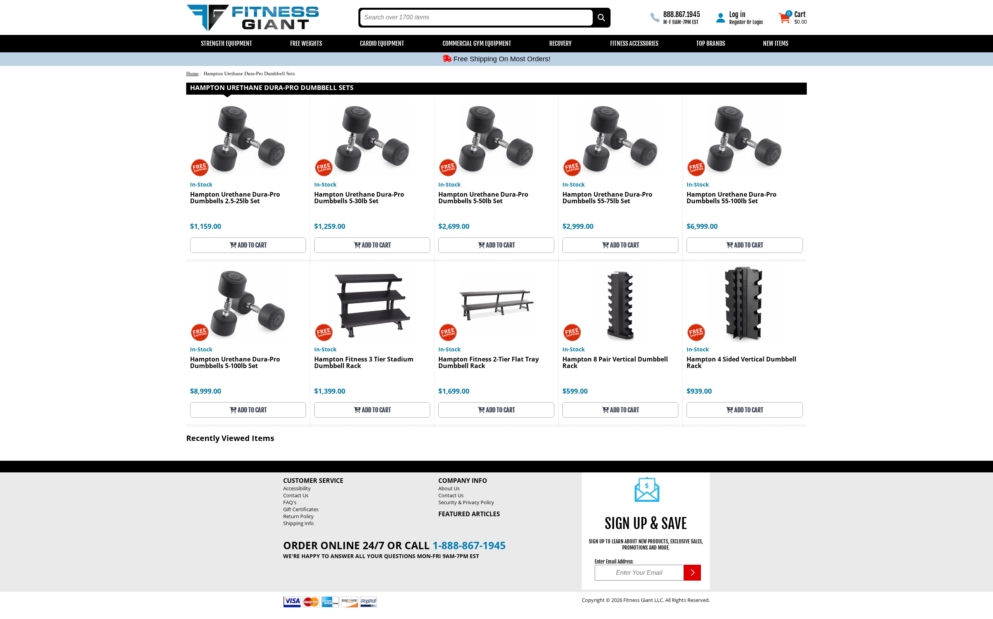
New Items (775, 43)
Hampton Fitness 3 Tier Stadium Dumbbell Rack (363, 363)
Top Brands (710, 43)
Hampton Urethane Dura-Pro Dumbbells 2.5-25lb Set (235, 198)
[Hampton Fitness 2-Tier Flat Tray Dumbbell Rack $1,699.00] (496, 304)
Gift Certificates (300, 509)
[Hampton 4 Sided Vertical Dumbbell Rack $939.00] (745, 304)
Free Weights (306, 43)
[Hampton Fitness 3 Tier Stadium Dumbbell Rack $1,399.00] (372, 304)
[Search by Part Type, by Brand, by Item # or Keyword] (601, 18)
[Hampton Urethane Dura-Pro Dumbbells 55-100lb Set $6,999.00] (745, 139)
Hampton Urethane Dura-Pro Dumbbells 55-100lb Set (732, 198)
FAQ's (289, 502)
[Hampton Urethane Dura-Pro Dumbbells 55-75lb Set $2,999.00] (620, 139)
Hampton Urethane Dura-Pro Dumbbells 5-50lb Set (483, 198)
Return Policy (298, 516)
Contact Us (295, 495)
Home (192, 73)
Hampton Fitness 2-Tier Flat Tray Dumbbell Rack (488, 363)
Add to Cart (252, 245)
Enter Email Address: (614, 561)
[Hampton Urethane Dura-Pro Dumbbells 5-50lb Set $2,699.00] (496, 139)
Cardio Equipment (382, 43)
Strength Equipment (226, 43)
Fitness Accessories (634, 43)
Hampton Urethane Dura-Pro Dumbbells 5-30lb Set (359, 198)
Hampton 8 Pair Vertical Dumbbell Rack (615, 363)
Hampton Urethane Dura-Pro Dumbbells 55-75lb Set (607, 198)
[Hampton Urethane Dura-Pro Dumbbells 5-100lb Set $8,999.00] (248, 304)
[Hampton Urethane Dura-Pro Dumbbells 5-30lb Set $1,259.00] (372, 139)
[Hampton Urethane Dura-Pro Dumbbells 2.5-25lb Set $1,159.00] (248, 139)
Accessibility (297, 488)
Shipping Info (298, 523)
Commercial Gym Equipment (477, 43)
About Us (449, 488)
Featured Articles (469, 514)
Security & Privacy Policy (466, 502)
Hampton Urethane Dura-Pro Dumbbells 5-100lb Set (235, 363)
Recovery (560, 43)
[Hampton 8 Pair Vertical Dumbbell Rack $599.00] (620, 304)
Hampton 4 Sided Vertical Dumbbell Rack (741, 363)
